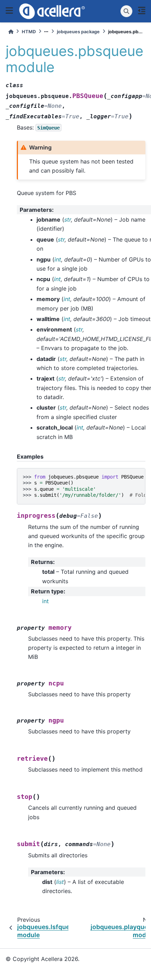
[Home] (10, 31)
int (45, 601)
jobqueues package (78, 31)
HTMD (29, 31)
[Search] (126, 11)
